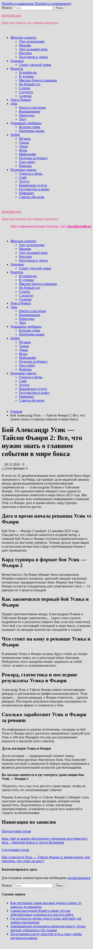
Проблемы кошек (32, 131)
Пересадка (26, 115)
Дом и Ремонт (20, 100)
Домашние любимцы (26, 123)
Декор (23, 146)
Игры (23, 150)
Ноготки (25, 53)
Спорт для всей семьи (35, 65)
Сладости (26, 92)
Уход (22, 119)
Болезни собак (29, 127)
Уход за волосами (32, 41)
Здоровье (17, 61)
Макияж (25, 45)
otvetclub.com (11, 15)
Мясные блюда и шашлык (38, 80)
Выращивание (29, 111)
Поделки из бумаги (33, 158)
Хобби (15, 135)
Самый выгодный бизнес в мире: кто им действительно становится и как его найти (42, 912)
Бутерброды (28, 72)
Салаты (24, 88)
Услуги (24, 181)
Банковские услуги (33, 185)
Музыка (25, 138)
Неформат (26, 193)
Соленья (25, 96)
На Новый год (29, 84)
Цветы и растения (32, 107)
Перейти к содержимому (53, 3)
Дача (13, 103)
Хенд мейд (27, 162)
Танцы (24, 142)
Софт (23, 177)
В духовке (26, 76)
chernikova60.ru (79, 226)
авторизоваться (79, 878)
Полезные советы (23, 170)
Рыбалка (25, 166)
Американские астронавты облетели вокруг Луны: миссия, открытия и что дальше (48, 928)
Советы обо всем (31, 197)
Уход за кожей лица (33, 49)
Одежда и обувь (30, 173)
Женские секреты (23, 37)
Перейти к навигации (18, 3)
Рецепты (16, 68)
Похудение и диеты (33, 57)
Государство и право (34, 189)
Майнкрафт (27, 154)
